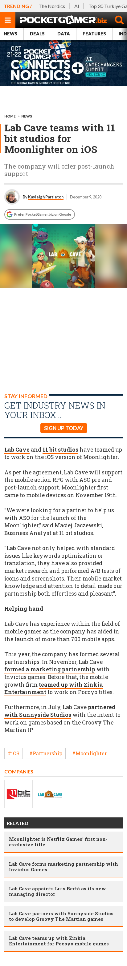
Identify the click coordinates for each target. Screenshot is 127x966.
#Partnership (45, 753)
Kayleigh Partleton (45, 196)
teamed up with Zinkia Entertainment (53, 688)
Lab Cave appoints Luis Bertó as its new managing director (57, 891)
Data (63, 33)
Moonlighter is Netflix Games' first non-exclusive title (58, 842)
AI (76, 6)
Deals (37, 33)
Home (10, 116)
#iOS (13, 753)
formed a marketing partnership (49, 669)
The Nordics (52, 6)
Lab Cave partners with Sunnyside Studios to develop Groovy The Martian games (61, 916)
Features (94, 33)
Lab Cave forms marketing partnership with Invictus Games (63, 866)
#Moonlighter (89, 753)
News (10, 33)
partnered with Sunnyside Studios (59, 711)
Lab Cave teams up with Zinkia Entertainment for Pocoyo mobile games (59, 941)
